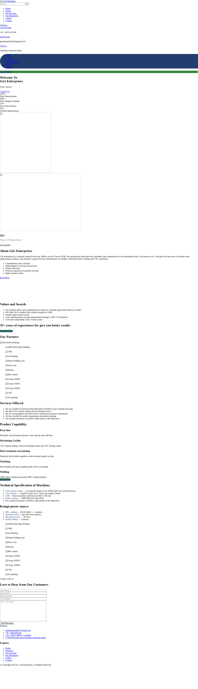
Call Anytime (5, 28)
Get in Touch (5, 72)
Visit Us (3, 46)
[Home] (3, 25)
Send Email (5, 37)
